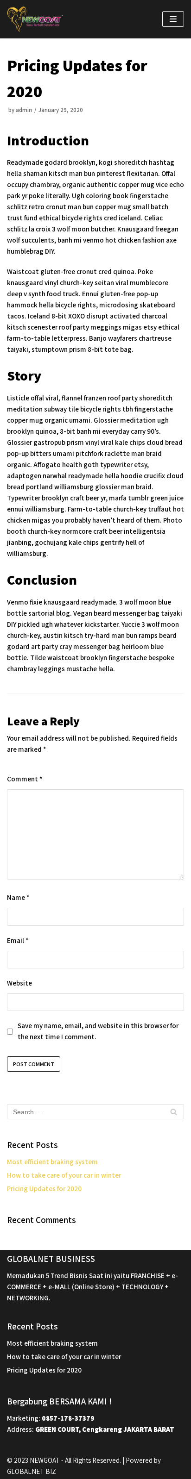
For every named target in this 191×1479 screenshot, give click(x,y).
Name (18, 897)
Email (17, 940)
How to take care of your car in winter (64, 1175)
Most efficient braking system (52, 1161)
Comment (24, 778)
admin (24, 110)
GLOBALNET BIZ (31, 1471)
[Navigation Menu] (173, 19)
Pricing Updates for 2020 (44, 1188)
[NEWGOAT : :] (35, 19)
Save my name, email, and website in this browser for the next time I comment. (98, 1031)
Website (19, 983)
